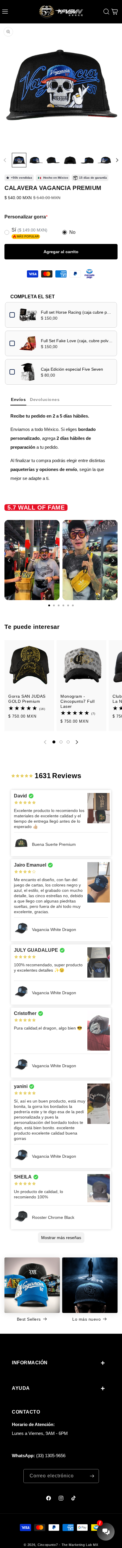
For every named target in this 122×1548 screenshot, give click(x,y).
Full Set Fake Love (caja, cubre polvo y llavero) (77, 340)
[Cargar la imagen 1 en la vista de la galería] (19, 160)
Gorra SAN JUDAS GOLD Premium (27, 699)
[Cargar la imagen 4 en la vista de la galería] (70, 160)
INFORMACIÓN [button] (30, 1362)
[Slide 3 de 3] (68, 742)
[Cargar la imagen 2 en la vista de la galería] (36, 160)
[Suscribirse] (92, 1476)
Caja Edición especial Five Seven (72, 369)
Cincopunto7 (48, 1545)
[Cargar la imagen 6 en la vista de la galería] (104, 160)
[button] (5, 11)
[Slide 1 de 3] (53, 742)
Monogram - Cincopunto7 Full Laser (77, 701)
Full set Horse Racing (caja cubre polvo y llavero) (77, 312)
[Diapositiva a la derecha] (117, 160)
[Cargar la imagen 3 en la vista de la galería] (53, 160)
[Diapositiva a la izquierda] (5, 160)
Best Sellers (29, 1319)
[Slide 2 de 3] (61, 742)
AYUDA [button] (21, 1388)
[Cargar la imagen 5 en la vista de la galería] (87, 160)
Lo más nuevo (86, 1319)
